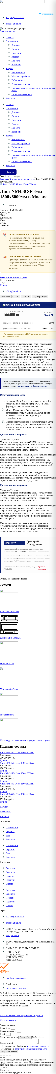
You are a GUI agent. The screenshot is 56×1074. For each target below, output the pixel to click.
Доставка (16, 45)
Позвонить (5, 811)
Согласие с (25, 1049)
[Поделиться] (7, 1055)
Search (3, 176)
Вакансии (16, 64)
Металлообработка (20, 76)
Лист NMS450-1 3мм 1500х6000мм (17, 752)
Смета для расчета (9, 1037)
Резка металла (18, 72)
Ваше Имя (5, 1028)
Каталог (4, 807)
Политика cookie (8, 1020)
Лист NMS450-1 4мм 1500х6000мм (17, 763)
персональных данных (38, 1046)
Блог (8, 835)
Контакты (10, 98)
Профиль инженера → (43, 568)
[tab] (5, 296)
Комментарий (7, 1043)
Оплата (15, 49)
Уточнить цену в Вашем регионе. (32, 386)
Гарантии (16, 53)
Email (3, 1034)
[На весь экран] (4, 1055)
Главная (9, 37)
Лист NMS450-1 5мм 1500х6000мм (17, 773)
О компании (12, 41)
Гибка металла (18, 80)
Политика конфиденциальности (15, 1010)
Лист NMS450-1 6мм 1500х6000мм (17, 783)
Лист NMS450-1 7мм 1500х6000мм (17, 794)
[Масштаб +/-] (1, 1055)
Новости (15, 60)
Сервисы (10, 831)
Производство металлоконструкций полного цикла (25, 740)
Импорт (15, 57)
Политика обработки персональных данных (21, 1015)
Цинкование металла (21, 94)
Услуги (9, 68)
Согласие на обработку (26, 1046)
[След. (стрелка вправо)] (4, 1057)
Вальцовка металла (20, 84)
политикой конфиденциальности (31, 1049)
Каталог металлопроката (21, 179)
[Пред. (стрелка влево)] (1, 1057)
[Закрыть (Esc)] (10, 1055)
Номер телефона (8, 1031)
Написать (4, 816)
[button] (5, 755)
